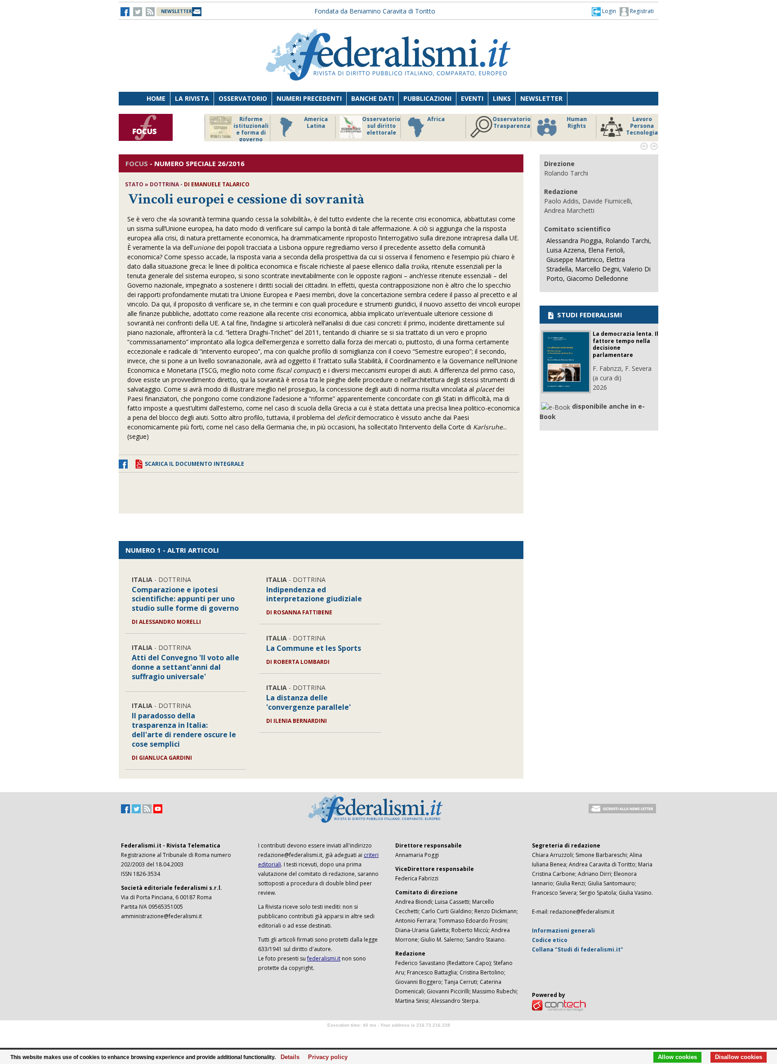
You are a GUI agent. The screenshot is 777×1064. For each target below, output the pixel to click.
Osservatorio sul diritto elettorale (312, 126)
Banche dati (372, 98)
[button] (604, 11)
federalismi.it (323, 958)
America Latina (247, 123)
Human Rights (507, 123)
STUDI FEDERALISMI (588, 314)
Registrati (641, 11)
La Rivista (192, 98)
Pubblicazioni (427, 98)
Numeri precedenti (309, 98)
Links (502, 98)
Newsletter (541, 98)
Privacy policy (325, 1057)
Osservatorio (243, 98)
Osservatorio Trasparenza (442, 123)
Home (156, 98)
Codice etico (549, 940)
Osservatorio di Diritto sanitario (638, 126)
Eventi (472, 98)
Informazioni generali (563, 930)
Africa (366, 119)
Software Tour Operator (388, 1035)
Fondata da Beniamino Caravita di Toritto (374, 11)
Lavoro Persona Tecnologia (573, 126)
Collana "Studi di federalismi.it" (577, 949)
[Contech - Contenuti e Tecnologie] (559, 1005)
